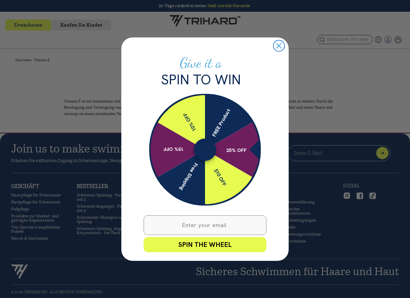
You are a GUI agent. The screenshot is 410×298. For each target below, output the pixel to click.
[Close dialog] (278, 45)
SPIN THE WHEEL (205, 244)
